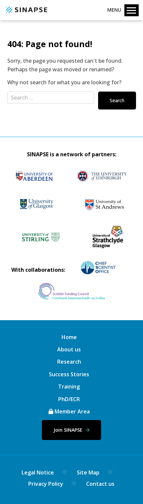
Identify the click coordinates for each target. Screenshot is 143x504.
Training (69, 386)
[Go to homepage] (25, 13)
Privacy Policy (45, 483)
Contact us (100, 483)
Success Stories (69, 374)
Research (69, 361)
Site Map (88, 472)
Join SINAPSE (69, 430)
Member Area (71, 411)
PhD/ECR (69, 399)
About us (69, 349)
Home (69, 337)
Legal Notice (38, 472)
